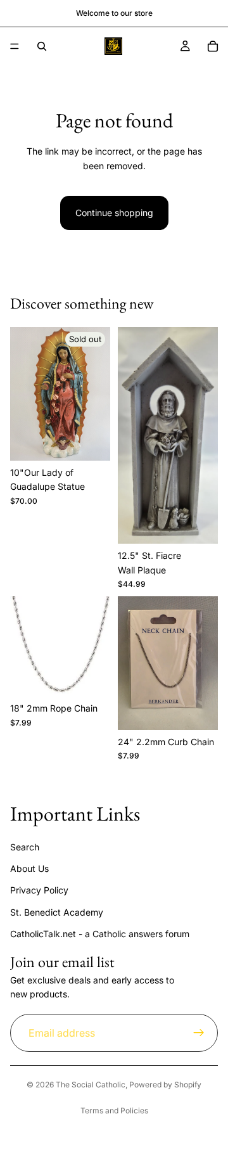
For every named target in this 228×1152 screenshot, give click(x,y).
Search (24, 846)
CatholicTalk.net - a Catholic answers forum (99, 933)
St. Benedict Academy (56, 912)
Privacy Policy (39, 890)
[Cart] (213, 46)
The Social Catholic (90, 1084)
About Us (29, 868)
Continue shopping (114, 212)
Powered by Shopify (165, 1084)
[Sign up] (199, 1033)
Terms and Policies (114, 1110)
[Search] (42, 46)
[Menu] (14, 46)
